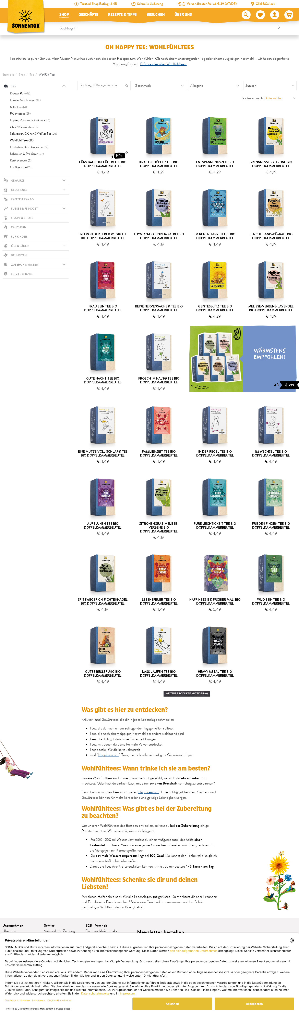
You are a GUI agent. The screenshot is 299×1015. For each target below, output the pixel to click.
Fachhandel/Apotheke (101, 931)
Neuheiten (19, 255)
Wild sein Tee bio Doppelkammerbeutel (271, 601)
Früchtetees (20, 113)
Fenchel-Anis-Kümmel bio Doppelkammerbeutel (271, 236)
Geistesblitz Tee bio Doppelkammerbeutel (215, 308)
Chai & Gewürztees (24, 127)
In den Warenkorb (105, 178)
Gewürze (18, 181)
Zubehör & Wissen (24, 265)
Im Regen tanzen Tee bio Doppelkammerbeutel (215, 236)
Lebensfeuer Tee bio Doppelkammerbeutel (159, 601)
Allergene (196, 85)
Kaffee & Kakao (22, 199)
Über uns (183, 15)
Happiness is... (108, 755)
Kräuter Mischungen (25, 100)
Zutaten (251, 85)
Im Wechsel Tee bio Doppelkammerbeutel (271, 453)
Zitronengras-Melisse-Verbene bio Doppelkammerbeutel (158, 527)
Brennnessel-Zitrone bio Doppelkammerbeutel (271, 164)
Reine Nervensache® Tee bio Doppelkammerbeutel (159, 308)
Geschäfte (88, 15)
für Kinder (19, 237)
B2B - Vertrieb (96, 925)
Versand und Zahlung (59, 931)
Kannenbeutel (21, 160)
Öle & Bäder (20, 246)
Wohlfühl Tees (47, 74)
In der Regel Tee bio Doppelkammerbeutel (215, 453)
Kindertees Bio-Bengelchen (29, 147)
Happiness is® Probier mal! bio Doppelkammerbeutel (214, 601)
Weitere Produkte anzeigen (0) (187, 693)
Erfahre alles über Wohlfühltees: (163, 64)
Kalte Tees (18, 107)
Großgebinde (21, 167)
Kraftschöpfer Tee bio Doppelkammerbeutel (158, 164)
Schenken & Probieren (27, 153)
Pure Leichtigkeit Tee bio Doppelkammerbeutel (215, 525)
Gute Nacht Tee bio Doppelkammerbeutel (102, 380)
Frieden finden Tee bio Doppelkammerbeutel (271, 525)
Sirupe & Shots (22, 218)
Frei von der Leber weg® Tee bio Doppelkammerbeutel (103, 236)
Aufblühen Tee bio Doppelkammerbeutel (102, 525)
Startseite (8, 74)
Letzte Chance (22, 274)
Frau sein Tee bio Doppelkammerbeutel (102, 308)
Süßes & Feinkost (24, 209)
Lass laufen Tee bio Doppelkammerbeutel (159, 673)
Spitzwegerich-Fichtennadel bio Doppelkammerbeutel (103, 601)
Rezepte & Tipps (122, 15)
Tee (32, 74)
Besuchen (155, 15)
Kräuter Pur (20, 93)
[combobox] (170, 27)
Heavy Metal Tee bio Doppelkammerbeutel (215, 673)
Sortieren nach (252, 98)
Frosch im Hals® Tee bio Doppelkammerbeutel (158, 380)
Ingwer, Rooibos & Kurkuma (30, 120)
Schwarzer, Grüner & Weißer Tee (33, 133)
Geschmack (143, 85)
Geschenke (19, 190)
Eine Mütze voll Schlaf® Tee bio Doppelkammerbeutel (103, 453)
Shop (64, 15)
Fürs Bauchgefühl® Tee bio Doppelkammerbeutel (102, 164)
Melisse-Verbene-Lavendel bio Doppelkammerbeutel (271, 308)
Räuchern (18, 227)
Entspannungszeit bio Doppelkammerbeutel (215, 164)
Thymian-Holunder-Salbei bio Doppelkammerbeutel (159, 236)
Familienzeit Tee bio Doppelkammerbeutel (159, 453)
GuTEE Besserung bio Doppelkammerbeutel (102, 673)
